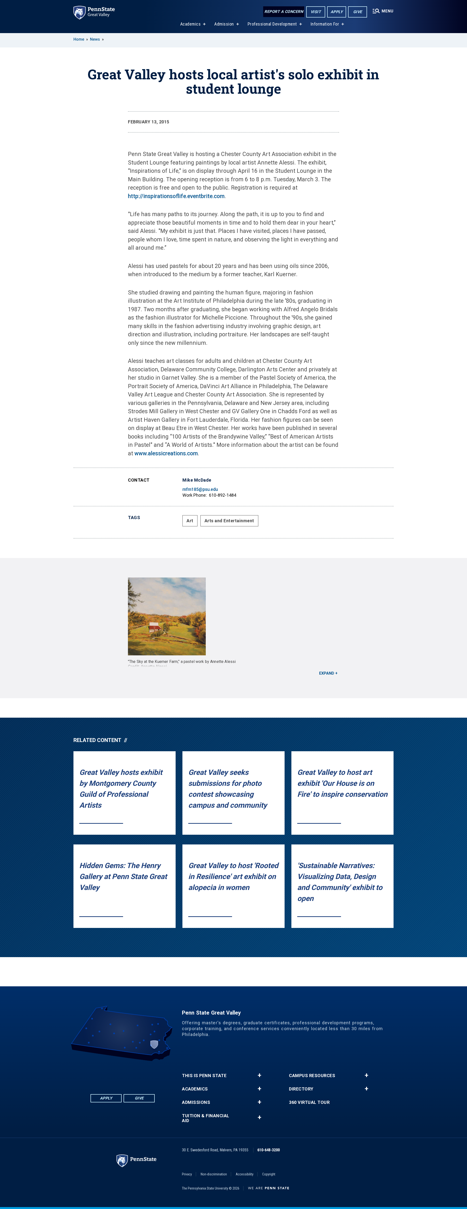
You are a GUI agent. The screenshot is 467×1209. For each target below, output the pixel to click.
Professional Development (272, 24)
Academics (190, 24)
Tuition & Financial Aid (205, 1118)
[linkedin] (116, 1075)
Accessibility (244, 1174)
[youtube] (129, 1075)
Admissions (196, 1102)
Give (357, 11)
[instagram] (141, 1075)
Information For (325, 24)
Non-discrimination (214, 1174)
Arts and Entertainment (229, 520)
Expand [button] (326, 673)
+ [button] (259, 1075)
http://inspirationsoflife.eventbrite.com (176, 196)
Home (78, 39)
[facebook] (103, 1075)
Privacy (187, 1174)
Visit (316, 11)
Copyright (268, 1174)
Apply (337, 11)
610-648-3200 (268, 1150)
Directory (301, 1089)
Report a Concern (283, 11)
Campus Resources (312, 1075)
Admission (224, 24)
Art (190, 520)
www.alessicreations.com (166, 453)
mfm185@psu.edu (200, 489)
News (95, 39)
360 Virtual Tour (309, 1102)
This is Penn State (204, 1075)
